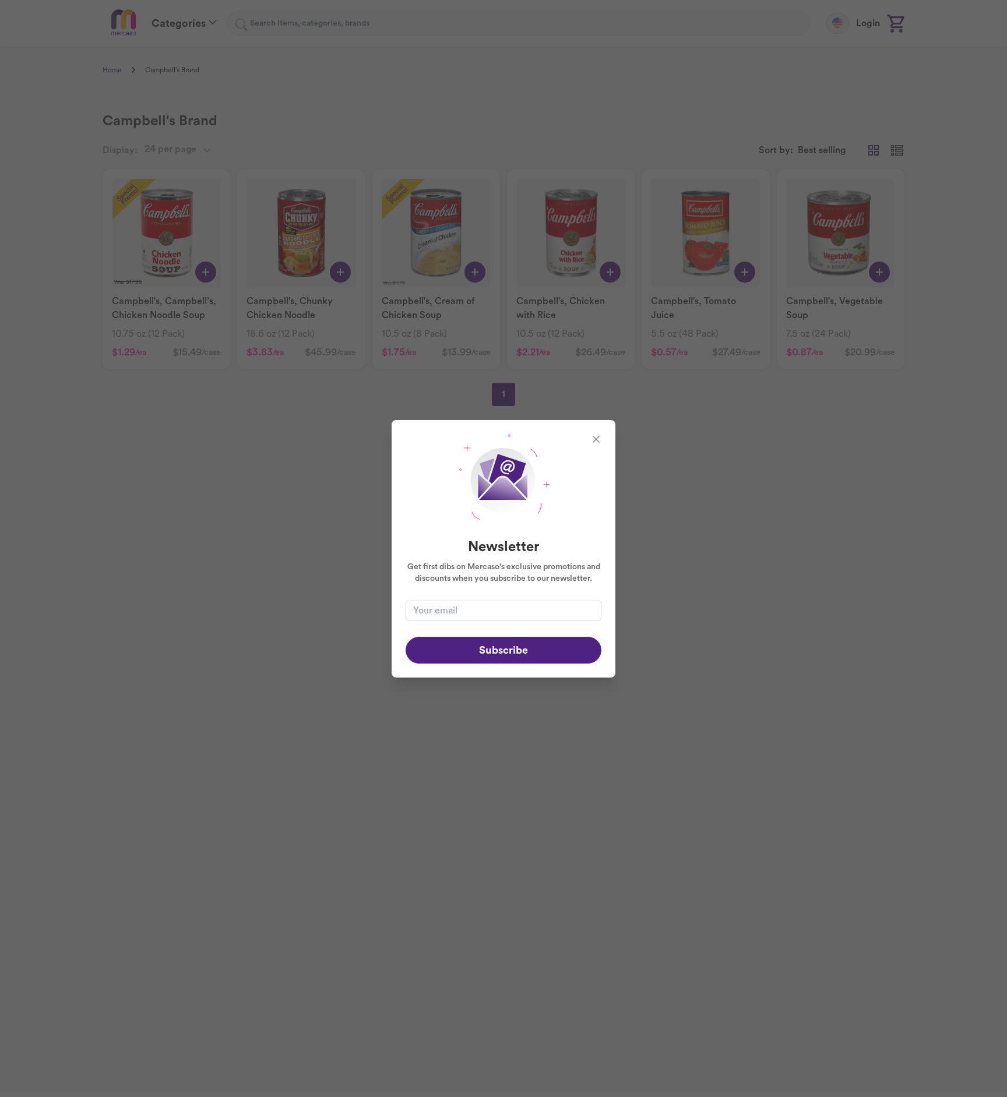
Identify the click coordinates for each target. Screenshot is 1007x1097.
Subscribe (503, 650)
